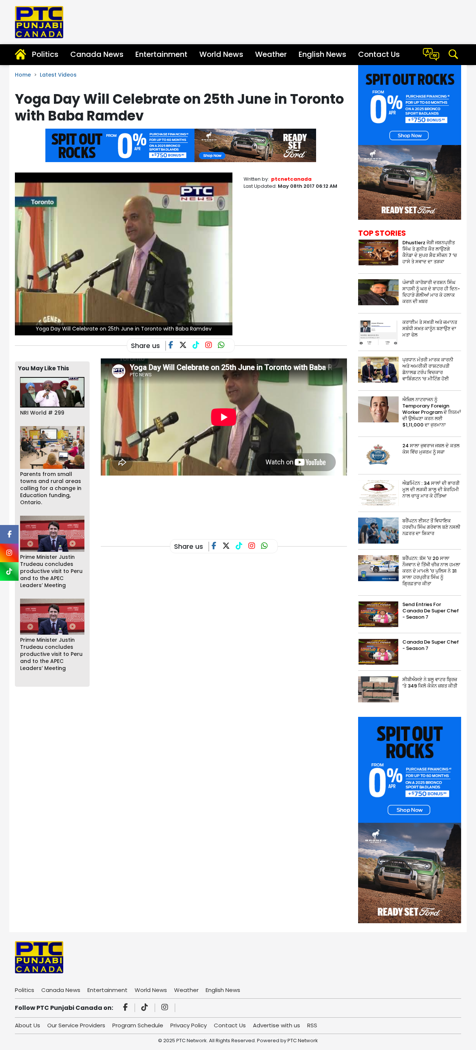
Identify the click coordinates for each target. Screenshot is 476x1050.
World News (221, 54)
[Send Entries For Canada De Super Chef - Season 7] (378, 614)
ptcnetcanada (291, 179)
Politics (45, 54)
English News (322, 54)
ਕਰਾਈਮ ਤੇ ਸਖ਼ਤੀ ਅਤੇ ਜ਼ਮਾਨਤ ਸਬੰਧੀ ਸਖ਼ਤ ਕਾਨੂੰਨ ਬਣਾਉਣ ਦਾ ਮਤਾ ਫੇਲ (429, 328)
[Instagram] (166, 1008)
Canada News (96, 54)
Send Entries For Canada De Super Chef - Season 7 (430, 611)
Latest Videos (58, 74)
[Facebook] (126, 1008)
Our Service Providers (76, 1025)
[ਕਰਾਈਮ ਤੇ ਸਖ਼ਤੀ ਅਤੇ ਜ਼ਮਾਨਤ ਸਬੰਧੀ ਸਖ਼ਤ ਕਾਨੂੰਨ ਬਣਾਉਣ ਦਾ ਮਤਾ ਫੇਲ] (378, 331)
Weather (271, 54)
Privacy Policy (188, 1025)
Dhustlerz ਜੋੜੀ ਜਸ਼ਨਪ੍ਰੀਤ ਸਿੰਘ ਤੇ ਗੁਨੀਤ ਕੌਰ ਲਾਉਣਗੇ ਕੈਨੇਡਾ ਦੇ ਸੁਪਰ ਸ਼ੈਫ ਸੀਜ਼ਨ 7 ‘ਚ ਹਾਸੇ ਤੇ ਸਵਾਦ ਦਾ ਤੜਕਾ (429, 252)
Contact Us (379, 54)
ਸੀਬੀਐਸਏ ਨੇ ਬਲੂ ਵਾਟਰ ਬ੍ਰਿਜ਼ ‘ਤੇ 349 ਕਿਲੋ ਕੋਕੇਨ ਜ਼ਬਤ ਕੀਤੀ (429, 682)
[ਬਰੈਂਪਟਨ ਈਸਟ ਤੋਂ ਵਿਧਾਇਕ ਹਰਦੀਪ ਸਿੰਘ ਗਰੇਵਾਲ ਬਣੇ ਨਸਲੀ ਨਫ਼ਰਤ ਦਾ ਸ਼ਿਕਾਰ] (378, 530)
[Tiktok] (145, 1008)
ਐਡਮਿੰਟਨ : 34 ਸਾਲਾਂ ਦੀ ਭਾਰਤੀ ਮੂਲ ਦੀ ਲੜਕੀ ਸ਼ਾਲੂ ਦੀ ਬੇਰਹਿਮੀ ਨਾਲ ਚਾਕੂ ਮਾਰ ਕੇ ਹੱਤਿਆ (431, 489)
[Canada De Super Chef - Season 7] (378, 651)
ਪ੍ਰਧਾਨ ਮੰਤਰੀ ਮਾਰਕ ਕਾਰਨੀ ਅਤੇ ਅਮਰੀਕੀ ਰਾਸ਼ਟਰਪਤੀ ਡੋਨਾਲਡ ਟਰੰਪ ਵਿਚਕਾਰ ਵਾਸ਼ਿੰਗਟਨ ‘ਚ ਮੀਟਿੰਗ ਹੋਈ (427, 369)
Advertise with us (276, 1025)
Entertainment (161, 54)
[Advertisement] (236, 502)
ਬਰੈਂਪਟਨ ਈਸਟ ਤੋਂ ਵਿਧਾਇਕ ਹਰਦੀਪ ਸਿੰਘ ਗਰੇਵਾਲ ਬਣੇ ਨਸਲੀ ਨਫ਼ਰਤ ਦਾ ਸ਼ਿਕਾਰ (431, 527)
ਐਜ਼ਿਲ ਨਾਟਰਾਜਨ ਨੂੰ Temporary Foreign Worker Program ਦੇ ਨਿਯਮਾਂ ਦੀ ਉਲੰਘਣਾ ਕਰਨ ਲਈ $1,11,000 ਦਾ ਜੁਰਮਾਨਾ (431, 412)
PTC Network (302, 1040)
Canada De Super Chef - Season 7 (430, 645)
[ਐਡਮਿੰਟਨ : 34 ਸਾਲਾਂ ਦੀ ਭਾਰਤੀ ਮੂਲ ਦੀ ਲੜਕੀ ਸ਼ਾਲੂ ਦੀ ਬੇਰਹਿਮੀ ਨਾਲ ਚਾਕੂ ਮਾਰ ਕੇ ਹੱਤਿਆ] (378, 493)
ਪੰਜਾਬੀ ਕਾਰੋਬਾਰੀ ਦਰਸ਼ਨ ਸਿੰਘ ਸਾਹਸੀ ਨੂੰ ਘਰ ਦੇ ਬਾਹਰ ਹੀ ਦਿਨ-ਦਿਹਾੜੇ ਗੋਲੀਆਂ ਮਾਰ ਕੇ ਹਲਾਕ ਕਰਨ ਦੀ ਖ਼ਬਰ (431, 292)
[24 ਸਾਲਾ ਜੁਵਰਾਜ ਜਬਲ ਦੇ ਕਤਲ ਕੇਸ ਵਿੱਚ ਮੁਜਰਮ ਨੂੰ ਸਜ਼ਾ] (378, 455)
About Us (27, 1025)
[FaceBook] (173, 345)
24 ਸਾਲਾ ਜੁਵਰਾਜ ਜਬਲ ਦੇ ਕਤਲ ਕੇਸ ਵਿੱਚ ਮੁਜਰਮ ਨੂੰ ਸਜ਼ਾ (431, 448)
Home (23, 74)
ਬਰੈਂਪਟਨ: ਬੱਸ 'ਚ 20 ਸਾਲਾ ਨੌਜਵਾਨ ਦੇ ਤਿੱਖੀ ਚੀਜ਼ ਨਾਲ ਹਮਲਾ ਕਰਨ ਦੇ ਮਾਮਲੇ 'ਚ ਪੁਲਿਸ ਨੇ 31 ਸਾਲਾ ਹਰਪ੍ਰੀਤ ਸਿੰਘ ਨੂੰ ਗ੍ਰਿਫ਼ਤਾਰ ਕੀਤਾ (431, 571)
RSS (312, 1025)
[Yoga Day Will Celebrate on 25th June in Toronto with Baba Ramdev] (123, 253)
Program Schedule (137, 1025)
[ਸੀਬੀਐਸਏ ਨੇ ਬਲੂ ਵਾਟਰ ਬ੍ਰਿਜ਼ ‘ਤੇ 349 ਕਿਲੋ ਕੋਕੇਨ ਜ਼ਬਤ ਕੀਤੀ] (378, 689)
